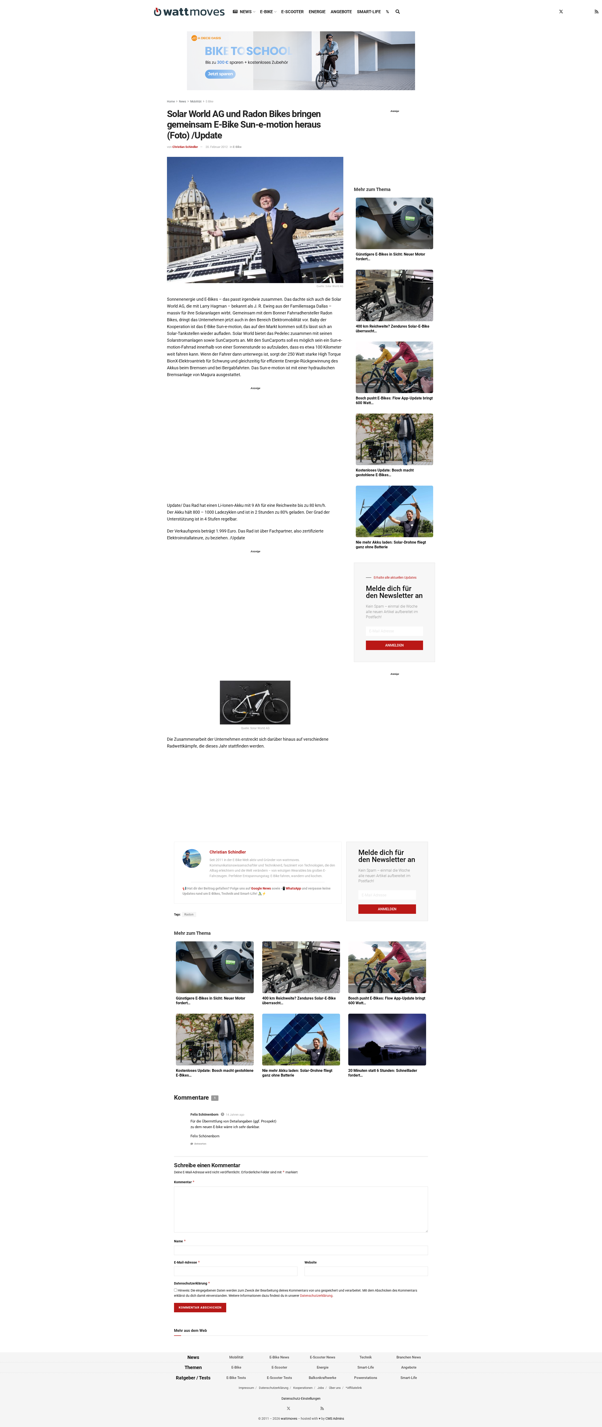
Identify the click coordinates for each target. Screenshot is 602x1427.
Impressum (246, 1388)
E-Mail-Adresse (187, 1262)
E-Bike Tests (236, 1378)
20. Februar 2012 (217, 147)
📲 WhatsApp (291, 888)
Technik (366, 1357)
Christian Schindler (185, 147)
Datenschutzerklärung (192, 1283)
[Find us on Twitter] (561, 12)
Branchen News (408, 1357)
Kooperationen (303, 1388)
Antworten (200, 1143)
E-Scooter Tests (279, 1378)
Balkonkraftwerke (322, 1378)
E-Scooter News (322, 1357)
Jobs (320, 1388)
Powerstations (365, 1378)
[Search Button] (398, 12)
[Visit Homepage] (189, 12)
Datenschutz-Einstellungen (301, 1398)
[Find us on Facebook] (552, 12)
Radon (189, 914)
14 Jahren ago (235, 1114)
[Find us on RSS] (596, 12)
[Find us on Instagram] (570, 12)
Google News (261, 888)
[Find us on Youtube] (588, 12)
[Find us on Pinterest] (579, 12)
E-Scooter (292, 11)
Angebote (341, 11)
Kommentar (184, 1182)
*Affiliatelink (354, 1388)
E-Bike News (279, 1357)
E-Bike (266, 11)
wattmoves (289, 1419)
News (246, 11)
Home (171, 101)
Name (180, 1241)
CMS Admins (334, 1419)
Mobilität (196, 101)
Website (311, 1262)
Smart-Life (369, 11)
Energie (317, 11)
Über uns (335, 1388)
